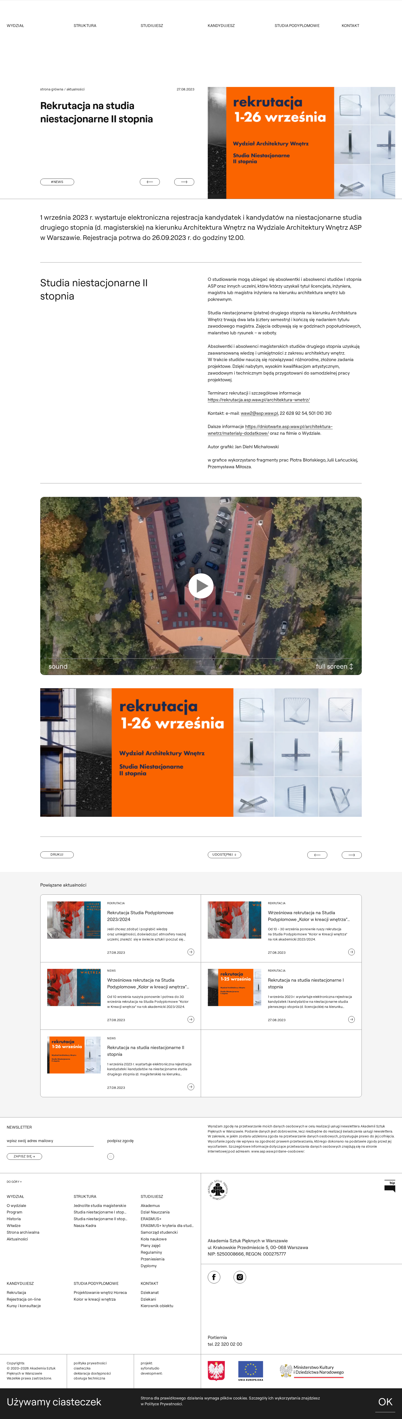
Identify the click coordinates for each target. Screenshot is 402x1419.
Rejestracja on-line (24, 1299)
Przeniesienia (152, 1258)
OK (385, 1401)
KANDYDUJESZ (221, 25)
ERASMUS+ (151, 1218)
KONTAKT (350, 25)
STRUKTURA (85, 25)
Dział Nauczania (155, 1212)
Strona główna (52, 89)
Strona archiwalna (23, 1232)
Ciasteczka (82, 1368)
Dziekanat (150, 1292)
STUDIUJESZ (152, 25)
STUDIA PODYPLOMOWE (297, 25)
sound (58, 666)
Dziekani (148, 1299)
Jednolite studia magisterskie (100, 1205)
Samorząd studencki (159, 1232)
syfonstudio (150, 1368)
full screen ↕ (334, 666)
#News (57, 182)
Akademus (150, 1205)
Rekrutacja (16, 1292)
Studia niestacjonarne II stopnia (100, 1218)
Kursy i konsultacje (24, 1305)
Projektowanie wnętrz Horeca (100, 1292)
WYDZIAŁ (15, 25)
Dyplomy (149, 1265)
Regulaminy (151, 1252)
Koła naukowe (154, 1238)
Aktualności (76, 89)
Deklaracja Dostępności (92, 1373)
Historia (14, 1218)
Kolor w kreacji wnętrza (95, 1299)
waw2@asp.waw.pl (259, 413)
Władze (13, 1225)
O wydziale (16, 1205)
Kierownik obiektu (157, 1305)
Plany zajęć (151, 1245)
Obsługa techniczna (89, 1378)
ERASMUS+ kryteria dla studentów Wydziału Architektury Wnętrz (167, 1225)
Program (14, 1212)
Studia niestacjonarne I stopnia (100, 1212)
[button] (201, 586)
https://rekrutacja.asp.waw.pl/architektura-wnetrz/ (259, 399)
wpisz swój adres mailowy (30, 1140)
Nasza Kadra (85, 1225)
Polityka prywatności (90, 1363)
